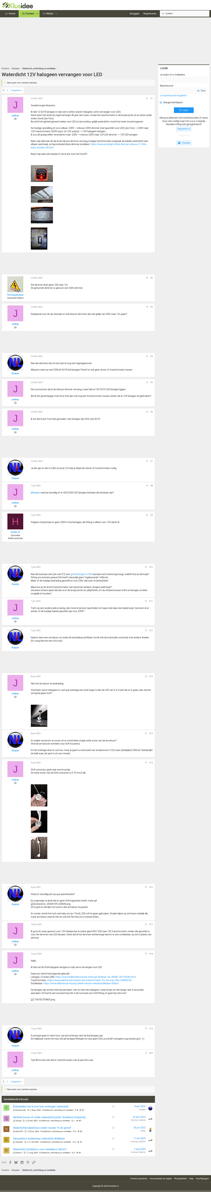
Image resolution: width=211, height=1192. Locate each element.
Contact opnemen (138, 1178)
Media (49, 13)
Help (191, 1178)
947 (79, 1121)
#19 (151, 1028)
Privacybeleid (180, 1178)
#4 (151, 356)
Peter (143, 1131)
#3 (151, 307)
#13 (151, 676)
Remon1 (18, 1153)
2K (83, 1110)
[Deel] (147, 98)
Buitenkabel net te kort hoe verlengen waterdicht (41, 1106)
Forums (30, 13)
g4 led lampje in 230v (82, 574)
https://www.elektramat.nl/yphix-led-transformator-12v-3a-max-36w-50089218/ (89, 980)
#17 (151, 924)
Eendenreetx (20, 1110)
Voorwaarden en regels (161, 1178)
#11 (151, 601)
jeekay (15, 115)
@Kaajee (35, 492)
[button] (37, 13)
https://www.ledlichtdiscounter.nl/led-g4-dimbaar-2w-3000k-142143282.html (95, 977)
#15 (151, 762)
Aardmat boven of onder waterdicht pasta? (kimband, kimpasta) (49, 1117)
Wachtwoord (166, 85)
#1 (151, 98)
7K (81, 1142)
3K (80, 1153)
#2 (151, 278)
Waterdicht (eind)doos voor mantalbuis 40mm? (40, 1149)
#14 (151, 733)
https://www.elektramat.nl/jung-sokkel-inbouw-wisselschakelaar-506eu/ (81, 983)
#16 (151, 887)
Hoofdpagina (202, 1178)
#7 (151, 461)
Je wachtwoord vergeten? (173, 95)
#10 (151, 567)
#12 (151, 630)
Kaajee (142, 1109)
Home (12, 13)
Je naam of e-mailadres (172, 74)
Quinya (18, 1121)
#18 (151, 953)
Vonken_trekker (138, 1120)
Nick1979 (19, 1131)
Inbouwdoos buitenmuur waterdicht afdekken (39, 1138)
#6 (151, 411)
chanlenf (19, 1142)
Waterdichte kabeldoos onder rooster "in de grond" (42, 1127)
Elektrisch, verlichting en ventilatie (59, 1110)
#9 (151, 515)
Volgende (15, 90)
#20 (151, 1053)
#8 (151, 485)
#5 (151, 382)
